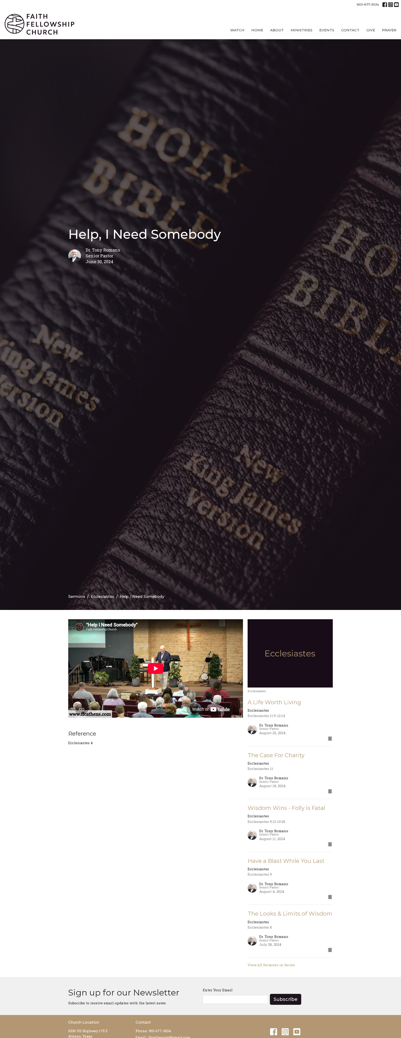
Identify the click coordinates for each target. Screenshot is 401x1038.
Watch (237, 30)
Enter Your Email (218, 990)
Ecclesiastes (102, 596)
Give (370, 30)
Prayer (389, 30)
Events (326, 30)
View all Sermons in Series (271, 965)
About (277, 30)
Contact (350, 30)
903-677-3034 (368, 4)
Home (257, 30)
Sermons (76, 596)
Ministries (301, 30)
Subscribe (286, 999)
